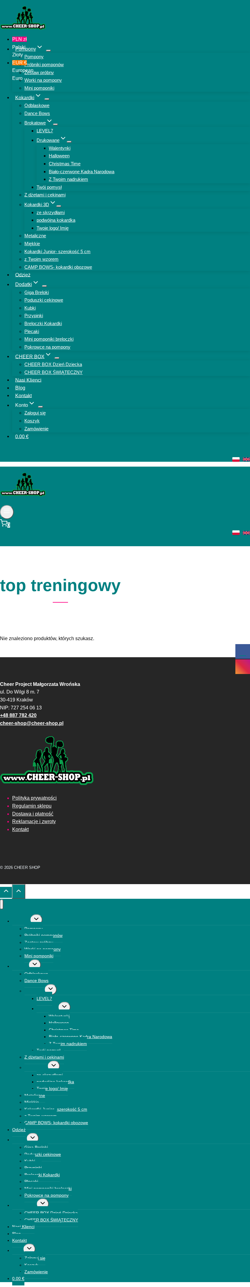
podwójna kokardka (56, 220)
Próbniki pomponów (44, 64)
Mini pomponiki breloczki (48, 339)
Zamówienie (36, 428)
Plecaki (31, 331)
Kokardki (20, 966)
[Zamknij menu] (1, 904)
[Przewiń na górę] (6, 892)
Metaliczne (35, 235)
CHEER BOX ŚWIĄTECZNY (53, 372)
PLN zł (19, 47)
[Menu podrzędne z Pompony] (48, 51)
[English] (246, 459)
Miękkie (32, 243)
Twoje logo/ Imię (53, 228)
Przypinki (33, 315)
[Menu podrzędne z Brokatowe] (55, 124)
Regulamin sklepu (32, 805)
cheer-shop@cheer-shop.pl (31, 723)
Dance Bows (37, 113)
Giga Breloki (36, 292)
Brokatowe (34, 990)
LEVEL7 (45, 130)
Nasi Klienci (28, 379)
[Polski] (236, 459)
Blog (20, 387)
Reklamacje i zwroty (34, 821)
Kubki (30, 307)
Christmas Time (64, 163)
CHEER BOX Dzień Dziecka (53, 364)
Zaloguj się (35, 412)
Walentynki (59, 148)
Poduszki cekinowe (43, 300)
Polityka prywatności (34, 798)
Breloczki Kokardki (43, 323)
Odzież (22, 274)
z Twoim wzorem (41, 259)
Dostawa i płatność (32, 813)
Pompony (34, 56)
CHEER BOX (24, 1205)
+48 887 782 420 (18, 715)
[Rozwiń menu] (7, 512)
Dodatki (19, 1139)
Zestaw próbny (39, 72)
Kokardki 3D (36, 1067)
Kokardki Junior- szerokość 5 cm (57, 251)
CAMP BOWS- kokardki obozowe (58, 267)
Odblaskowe (36, 105)
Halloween (59, 155)
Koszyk (32, 420)
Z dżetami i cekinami (45, 194)
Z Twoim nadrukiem (68, 179)
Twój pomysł (49, 187)
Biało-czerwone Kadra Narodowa (81, 171)
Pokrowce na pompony (47, 347)
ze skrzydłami (51, 212)
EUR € (19, 70)
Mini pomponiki (39, 88)
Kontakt (23, 395)
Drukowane (48, 1008)
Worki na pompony (43, 80)
